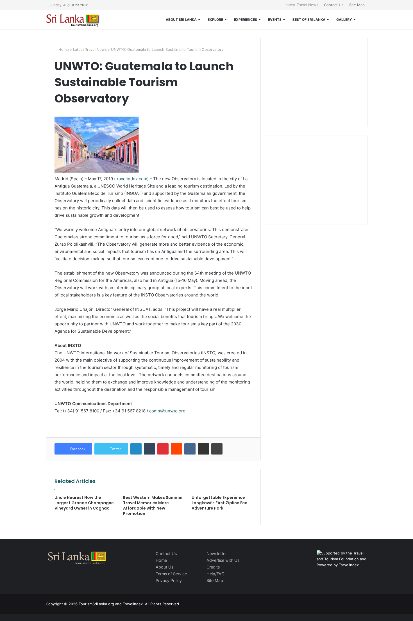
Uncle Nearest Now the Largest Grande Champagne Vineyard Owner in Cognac (84, 503)
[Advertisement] (316, 82)
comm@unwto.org (167, 411)
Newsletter (216, 553)
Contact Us (334, 5)
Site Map (357, 5)
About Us (164, 567)
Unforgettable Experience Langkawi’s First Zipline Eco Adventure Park (220, 503)
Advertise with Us (222, 560)
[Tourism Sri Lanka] (77, 19)
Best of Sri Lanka (308, 19)
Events (275, 19)
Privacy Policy (169, 580)
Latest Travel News (301, 5)
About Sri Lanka (181, 19)
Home (63, 49)
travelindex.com (131, 178)
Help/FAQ (215, 573)
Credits (213, 567)
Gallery (344, 19)
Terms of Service (171, 573)
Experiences (245, 19)
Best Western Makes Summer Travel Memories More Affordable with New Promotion (153, 505)
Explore (215, 19)
